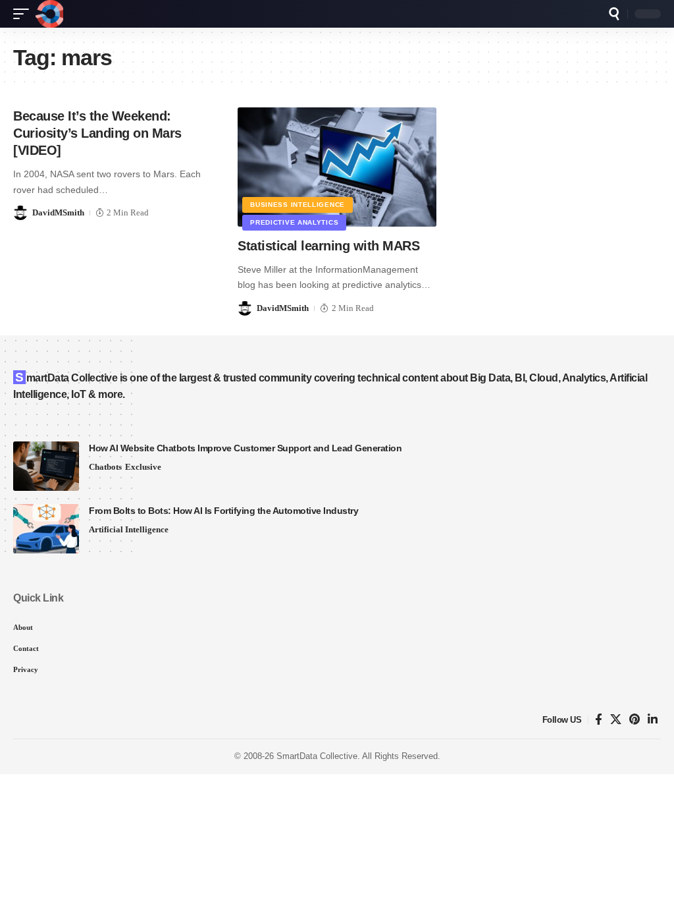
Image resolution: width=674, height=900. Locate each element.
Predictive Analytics (294, 222)
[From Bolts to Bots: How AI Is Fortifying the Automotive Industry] (46, 528)
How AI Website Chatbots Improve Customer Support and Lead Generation (245, 448)
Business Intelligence (297, 204)
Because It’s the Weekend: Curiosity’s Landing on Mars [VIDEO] (97, 133)
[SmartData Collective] (49, 14)
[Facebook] (599, 719)
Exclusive (143, 467)
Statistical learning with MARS (328, 246)
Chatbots (105, 467)
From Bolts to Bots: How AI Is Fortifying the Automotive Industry (223, 510)
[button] (24, 14)
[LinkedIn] (652, 719)
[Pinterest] (634, 719)
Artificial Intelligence (128, 529)
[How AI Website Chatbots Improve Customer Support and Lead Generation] (46, 466)
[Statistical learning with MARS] (337, 167)
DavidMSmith (58, 212)
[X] (616, 719)
